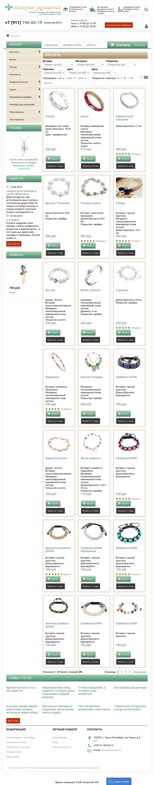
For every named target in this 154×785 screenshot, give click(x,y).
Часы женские (16, 112)
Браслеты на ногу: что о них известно (21, 689)
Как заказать (51, 45)
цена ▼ (48, 83)
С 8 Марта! (13, 220)
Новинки (16, 255)
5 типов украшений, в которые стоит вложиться (91, 690)
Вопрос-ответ (13, 751)
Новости (16, 179)
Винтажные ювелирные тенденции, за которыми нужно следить (57, 709)
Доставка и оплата (72, 45)
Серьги (12, 89)
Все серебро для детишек (130, 687)
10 (118, 78)
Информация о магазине (20, 737)
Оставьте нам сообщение (118, 25)
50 (131, 78)
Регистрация (59, 737)
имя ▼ (71, 78)
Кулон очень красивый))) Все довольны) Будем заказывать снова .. (24, 162)
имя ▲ (61, 78)
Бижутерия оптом (16, 742)
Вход (55, 742)
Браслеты (14, 52)
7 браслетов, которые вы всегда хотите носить (130, 708)
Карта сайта (13, 756)
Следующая (139, 671)
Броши (12, 59)
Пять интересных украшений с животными (94, 708)
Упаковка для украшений (21, 104)
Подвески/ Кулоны (18, 82)
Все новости (14, 244)
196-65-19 (23, 22)
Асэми (12, 292)
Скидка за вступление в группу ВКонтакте (21, 192)
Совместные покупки (18, 747)
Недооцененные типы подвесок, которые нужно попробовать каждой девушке (58, 692)
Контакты (90, 45)
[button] (118, 781)
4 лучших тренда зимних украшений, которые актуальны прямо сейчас (22, 709)
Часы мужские (16, 119)
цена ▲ (82, 78)
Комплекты (15, 74)
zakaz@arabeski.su (111, 750)
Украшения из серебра (20, 97)
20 (124, 78)
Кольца (13, 67)
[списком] (141, 77)
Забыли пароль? (61, 747)
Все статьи (13, 721)
